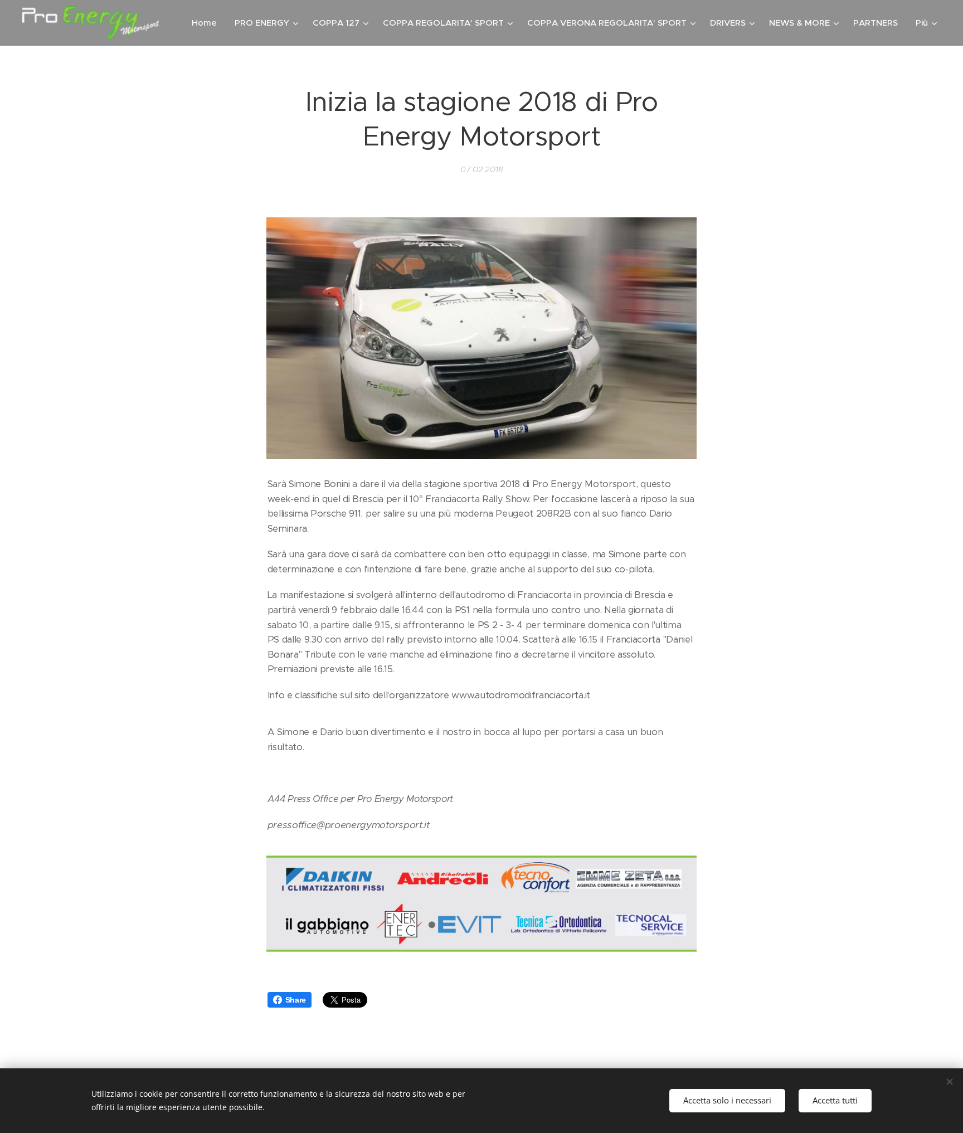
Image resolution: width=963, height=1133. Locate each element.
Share (295, 999)
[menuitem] (207, 23)
